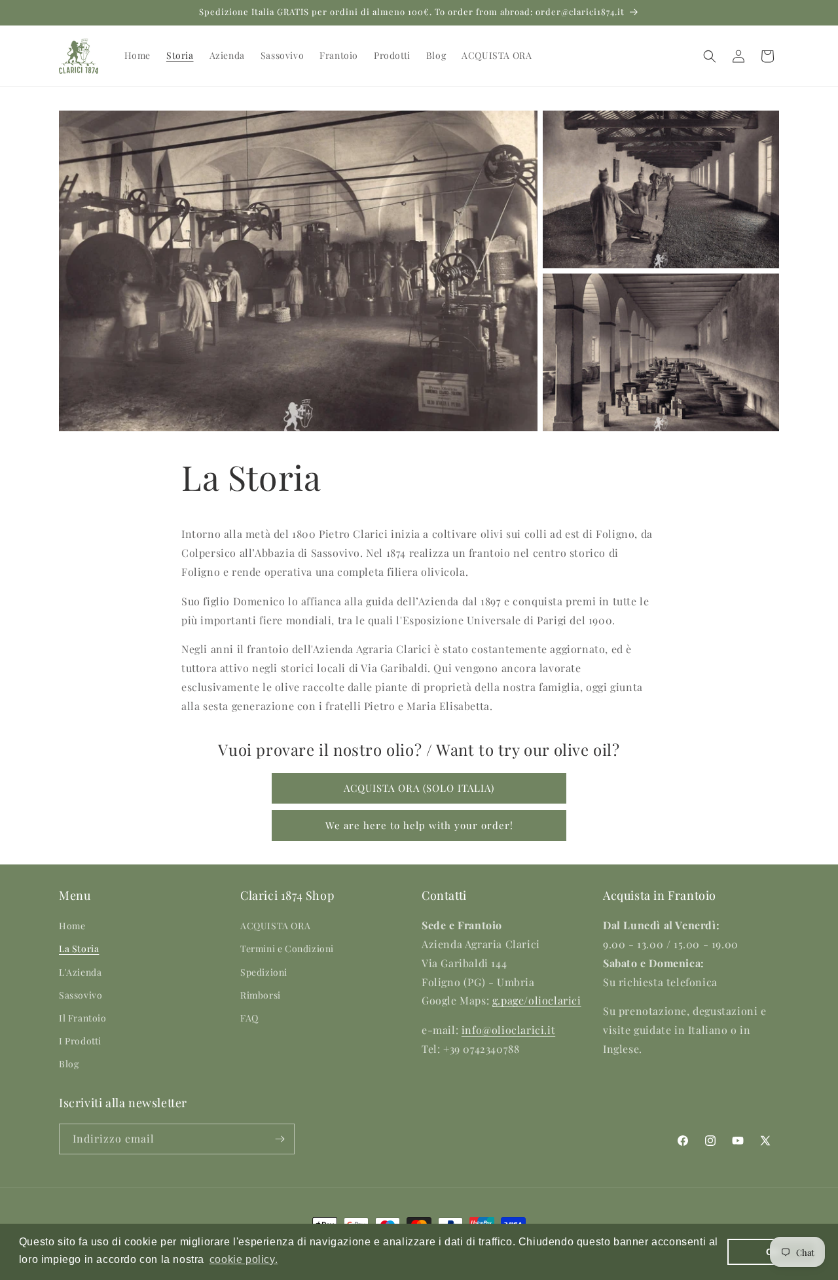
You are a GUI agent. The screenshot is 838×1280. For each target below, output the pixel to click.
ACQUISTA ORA (275, 926)
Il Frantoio (83, 1018)
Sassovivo (80, 995)
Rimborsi (260, 995)
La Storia (79, 949)
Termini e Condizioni (287, 949)
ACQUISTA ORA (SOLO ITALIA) (419, 787)
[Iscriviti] (279, 1139)
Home (72, 926)
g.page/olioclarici (536, 1001)
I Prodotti (80, 1041)
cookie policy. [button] (244, 1259)
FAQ (249, 1018)
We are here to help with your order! (419, 825)
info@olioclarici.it (508, 1030)
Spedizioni (263, 972)
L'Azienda (80, 972)
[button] (709, 56)
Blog (69, 1064)
